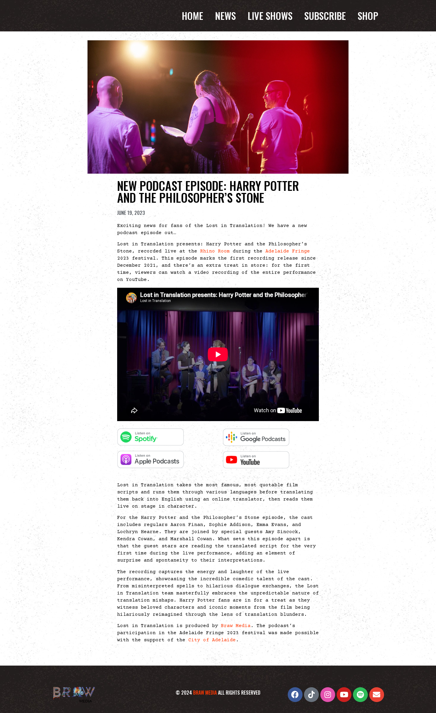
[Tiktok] (311, 694)
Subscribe (325, 16)
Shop (368, 16)
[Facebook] (295, 694)
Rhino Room (215, 251)
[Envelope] (376, 694)
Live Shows (270, 16)
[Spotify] (360, 694)
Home (192, 16)
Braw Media (236, 626)
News (225, 16)
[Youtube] (344, 694)
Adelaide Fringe (287, 251)
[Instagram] (327, 694)
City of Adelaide (212, 640)
